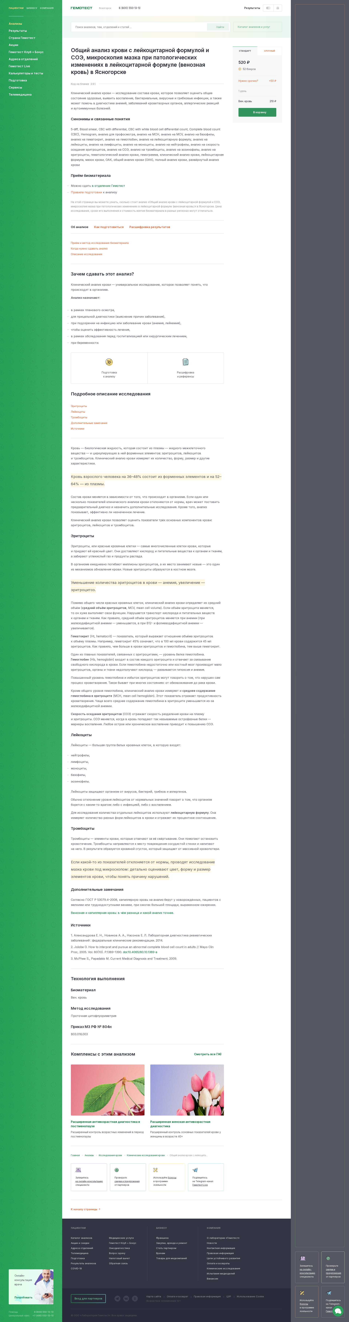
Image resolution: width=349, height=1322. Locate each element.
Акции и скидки (80, 1242)
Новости (212, 1242)
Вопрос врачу (117, 1253)
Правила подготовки (86, 192)
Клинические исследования (223, 1268)
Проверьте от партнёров (127, 1181)
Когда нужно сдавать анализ (89, 248)
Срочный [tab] (269, 51)
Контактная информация (221, 1248)
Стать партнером (166, 1248)
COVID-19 (76, 1268)
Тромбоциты (79, 417)
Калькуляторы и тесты (26, 73)
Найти (220, 27)
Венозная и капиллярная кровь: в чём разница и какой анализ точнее (122, 913)
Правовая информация (220, 1253)
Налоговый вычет (119, 1258)
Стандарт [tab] (245, 51)
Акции (13, 45)
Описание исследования (86, 254)
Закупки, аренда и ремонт (171, 1242)
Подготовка (78, 1258)
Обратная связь (118, 1263)
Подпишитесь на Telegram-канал (202, 1181)
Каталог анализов (81, 1237)
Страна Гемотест (22, 38)
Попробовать (23, 1297)
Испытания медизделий (221, 1273)
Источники (77, 428)
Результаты (18, 31)
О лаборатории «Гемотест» (223, 1237)
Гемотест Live (19, 66)
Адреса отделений (23, 59)
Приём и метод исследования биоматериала (100, 242)
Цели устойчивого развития (223, 1258)
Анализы (15, 23)
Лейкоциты (78, 411)
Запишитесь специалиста (89, 1181)
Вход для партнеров (88, 1298)
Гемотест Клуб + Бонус (26, 52)
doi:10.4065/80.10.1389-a (140, 952)
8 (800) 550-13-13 (43, 1312)
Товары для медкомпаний (171, 1258)
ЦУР (228, 1296)
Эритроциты (79, 406)
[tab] (257, 81)
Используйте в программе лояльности (164, 1181)
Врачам (160, 1253)
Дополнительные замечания (89, 422)
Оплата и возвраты (218, 1263)
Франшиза (162, 1237)
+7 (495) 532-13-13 (43, 1315)
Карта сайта (154, 1296)
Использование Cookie (250, 1296)
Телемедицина (20, 94)
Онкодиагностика (119, 1248)
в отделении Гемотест (108, 186)
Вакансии (212, 1278)
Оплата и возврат (177, 1296)
